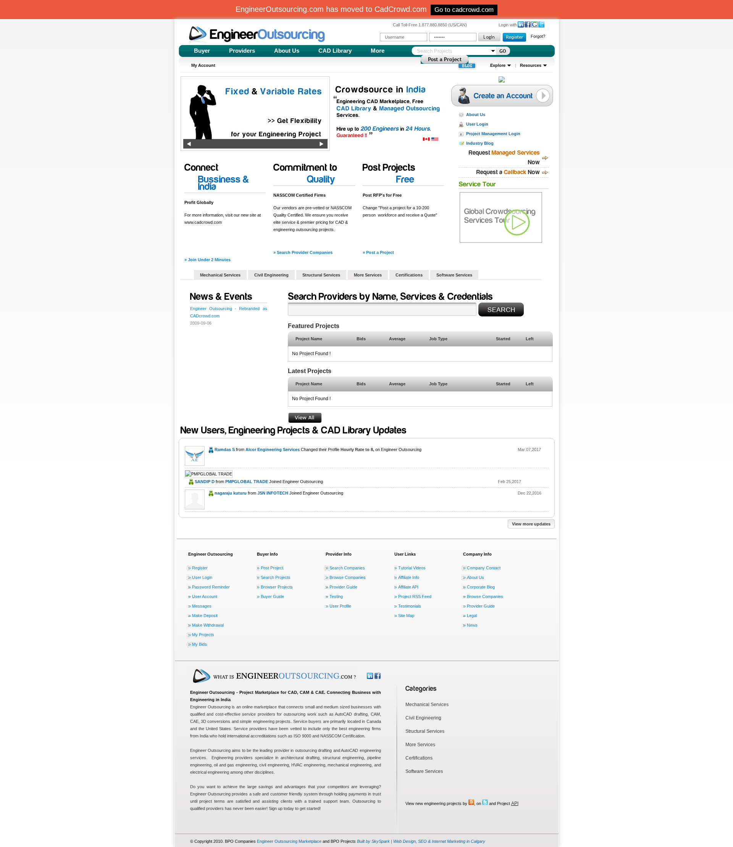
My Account (203, 65)
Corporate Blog (481, 587)
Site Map (406, 615)
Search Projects (276, 577)
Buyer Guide (272, 596)
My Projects (203, 634)
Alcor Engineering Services (272, 449)
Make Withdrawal (208, 625)
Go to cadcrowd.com (464, 9)
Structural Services (321, 275)
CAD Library (335, 50)
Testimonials (409, 606)
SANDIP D (205, 481)
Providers (242, 50)
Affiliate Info (408, 577)
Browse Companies (347, 577)
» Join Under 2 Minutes (207, 259)
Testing (336, 596)
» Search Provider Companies (303, 252)
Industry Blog (480, 143)
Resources (530, 65)
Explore (497, 65)
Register (200, 568)
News (472, 625)
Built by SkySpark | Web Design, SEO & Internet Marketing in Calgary (421, 841)
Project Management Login (493, 133)
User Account (204, 596)
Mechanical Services (220, 275)
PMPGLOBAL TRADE (246, 481)
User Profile (340, 606)
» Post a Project (378, 252)
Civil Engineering (271, 275)
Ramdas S (225, 449)
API (514, 803)
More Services (368, 275)
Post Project (272, 568)
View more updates (531, 524)
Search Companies (347, 568)
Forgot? (538, 36)
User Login (477, 124)
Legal (472, 615)
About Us (286, 50)
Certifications (409, 275)
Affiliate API (408, 587)
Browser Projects (277, 587)
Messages (202, 606)
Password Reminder (211, 587)
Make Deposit (205, 615)
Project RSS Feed (414, 596)
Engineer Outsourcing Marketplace (289, 841)
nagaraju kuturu (231, 493)
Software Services (454, 275)
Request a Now (508, 172)
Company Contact (484, 568)
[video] (502, 217)
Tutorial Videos (412, 568)
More (377, 50)
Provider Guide (343, 587)
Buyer (202, 50)
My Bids (199, 644)
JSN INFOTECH (272, 493)
